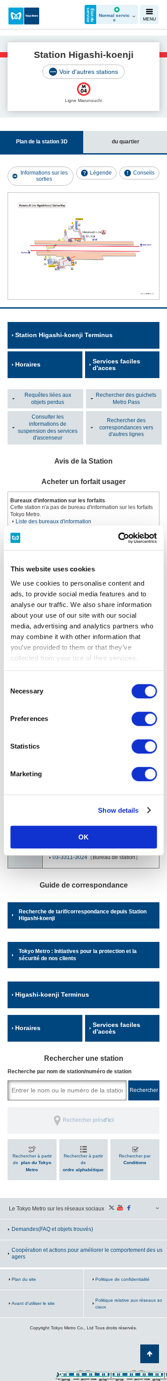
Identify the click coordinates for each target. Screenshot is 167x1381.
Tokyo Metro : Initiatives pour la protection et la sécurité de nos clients (78, 954)
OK (83, 837)
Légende (101, 173)
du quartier (125, 142)
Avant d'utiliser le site (33, 1303)
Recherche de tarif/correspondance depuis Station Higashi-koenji (83, 915)
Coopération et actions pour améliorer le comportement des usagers (87, 1253)
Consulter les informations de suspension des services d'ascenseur (47, 427)
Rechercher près (88, 1120)
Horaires (28, 364)
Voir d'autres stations (88, 71)
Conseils (144, 173)
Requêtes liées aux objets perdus (47, 398)
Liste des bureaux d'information (53, 521)
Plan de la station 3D (42, 142)
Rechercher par (135, 1159)
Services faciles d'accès (116, 1028)
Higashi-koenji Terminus (52, 994)
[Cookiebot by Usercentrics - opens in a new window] (119, 538)
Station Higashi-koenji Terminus (64, 334)
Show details (118, 810)
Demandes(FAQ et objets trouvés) (52, 1229)
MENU (149, 18)
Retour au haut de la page (149, 1353)
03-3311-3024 (70, 857)
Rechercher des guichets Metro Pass (126, 398)
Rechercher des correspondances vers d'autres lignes (126, 427)
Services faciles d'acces (116, 365)
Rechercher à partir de (32, 1162)
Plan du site (24, 1279)
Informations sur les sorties (44, 176)
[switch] (144, 719)
